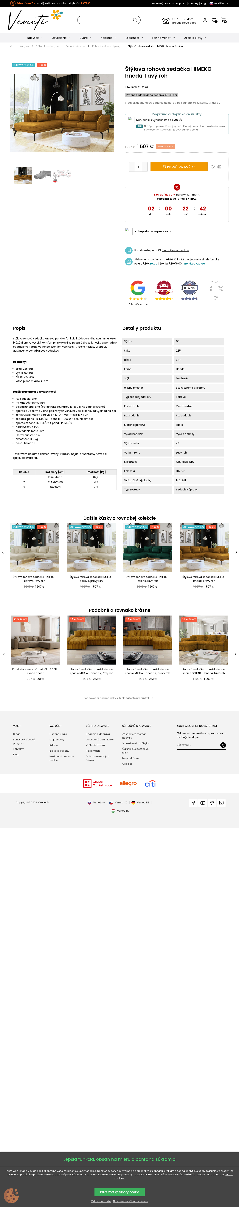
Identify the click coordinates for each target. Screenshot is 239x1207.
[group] (35, 654)
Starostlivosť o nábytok (136, 743)
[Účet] (204, 19)
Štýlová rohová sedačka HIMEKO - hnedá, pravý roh (204, 579)
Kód (129, 87)
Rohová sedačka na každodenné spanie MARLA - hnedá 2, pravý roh (147, 671)
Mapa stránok (130, 758)
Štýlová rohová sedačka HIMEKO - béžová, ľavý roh (35, 579)
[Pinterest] (215, 298)
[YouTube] (202, 803)
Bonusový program (163, 3)
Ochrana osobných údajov (97, 758)
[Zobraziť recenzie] (164, 290)
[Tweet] (220, 288)
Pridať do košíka (180, 167)
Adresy (53, 745)
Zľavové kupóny (59, 751)
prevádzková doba (184, 23)
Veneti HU (123, 811)
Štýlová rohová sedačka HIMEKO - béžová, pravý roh (91, 579)
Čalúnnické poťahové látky (135, 750)
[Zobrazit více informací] (180, 120)
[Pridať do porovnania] (221, 167)
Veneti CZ (121, 802)
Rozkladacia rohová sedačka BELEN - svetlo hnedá (35, 671)
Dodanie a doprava (98, 734)
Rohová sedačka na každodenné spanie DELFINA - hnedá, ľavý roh (204, 671)
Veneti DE (143, 802)
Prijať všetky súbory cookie (119, 1192)
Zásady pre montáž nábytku (134, 735)
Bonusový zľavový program (24, 741)
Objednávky (56, 739)
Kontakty (193, 3)
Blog (203, 3)
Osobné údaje (58, 734)
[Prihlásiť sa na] (223, 745)
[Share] (211, 288)
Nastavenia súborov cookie (61, 758)
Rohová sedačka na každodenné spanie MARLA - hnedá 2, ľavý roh (91, 671)
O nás (16, 734)
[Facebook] (193, 803)
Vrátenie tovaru (95, 745)
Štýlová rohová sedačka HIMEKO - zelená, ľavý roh (148, 579)
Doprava (181, 3)
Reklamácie (93, 751)
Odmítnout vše (101, 1201)
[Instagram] (221, 803)
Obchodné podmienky (100, 739)
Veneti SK (99, 802)
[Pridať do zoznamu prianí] (213, 166)
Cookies (127, 764)
